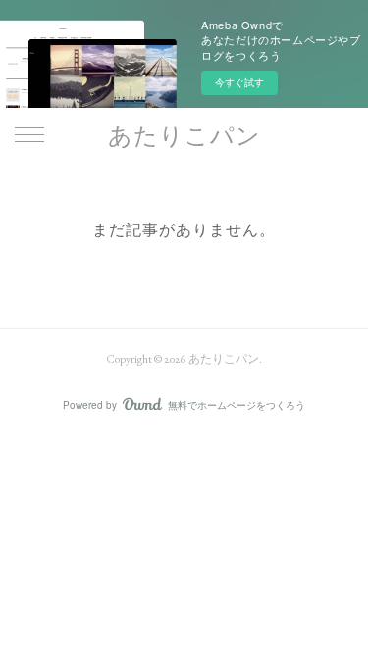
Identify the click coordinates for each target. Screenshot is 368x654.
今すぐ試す (239, 82)
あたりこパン (184, 136)
